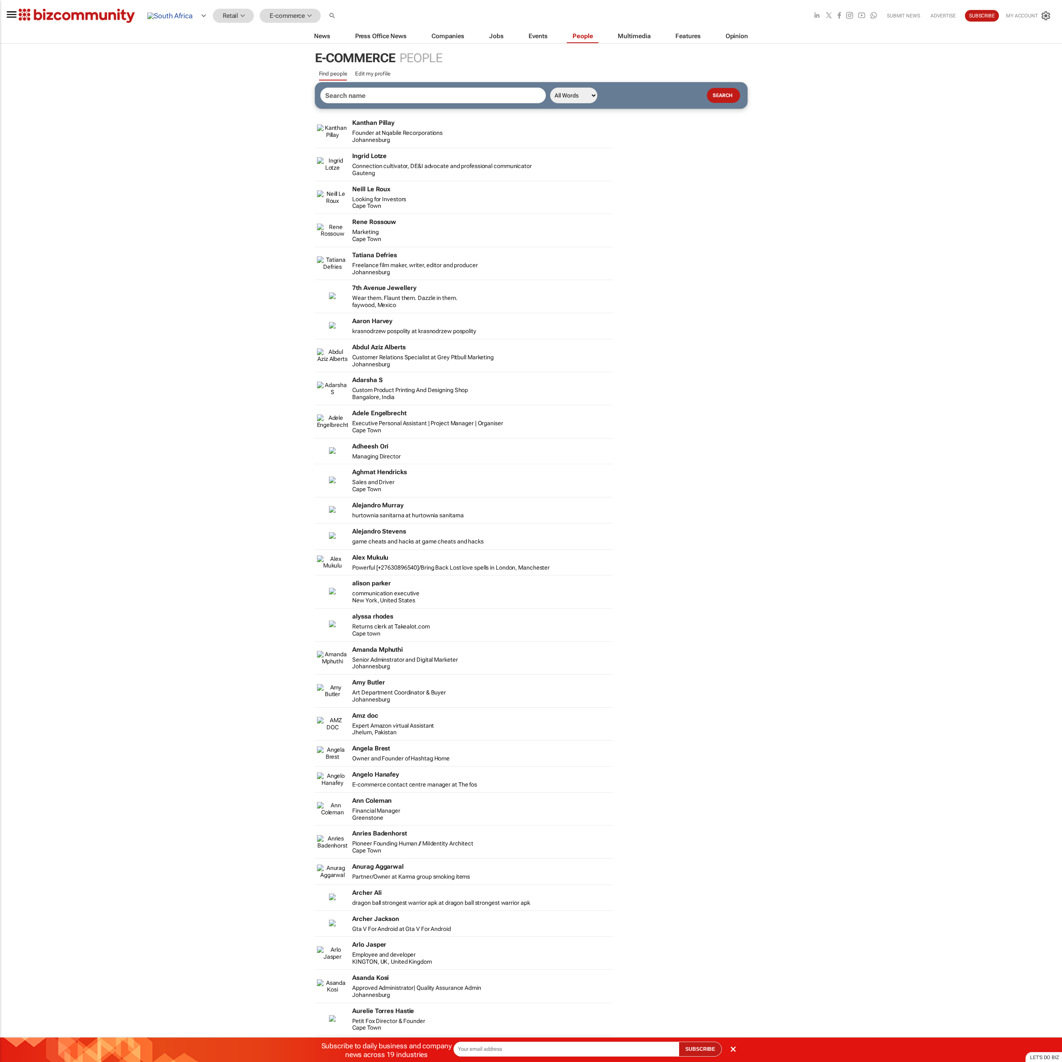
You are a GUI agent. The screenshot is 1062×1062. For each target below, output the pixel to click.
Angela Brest (371, 748)
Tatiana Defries (374, 255)
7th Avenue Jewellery (384, 288)
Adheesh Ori (370, 446)
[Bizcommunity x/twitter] (829, 16)
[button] (333, 16)
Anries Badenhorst (379, 833)
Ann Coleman (372, 800)
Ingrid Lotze (369, 156)
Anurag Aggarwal (378, 866)
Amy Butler (368, 682)
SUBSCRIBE (700, 1049)
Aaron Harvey (372, 321)
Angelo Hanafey (375, 774)
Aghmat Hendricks (379, 472)
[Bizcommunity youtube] (862, 16)
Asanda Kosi (370, 978)
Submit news (903, 16)
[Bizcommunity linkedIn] (817, 16)
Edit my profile (372, 74)
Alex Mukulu (370, 557)
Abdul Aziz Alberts (378, 347)
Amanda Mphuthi (377, 649)
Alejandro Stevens (379, 531)
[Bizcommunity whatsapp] (874, 16)
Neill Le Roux (371, 189)
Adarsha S (367, 380)
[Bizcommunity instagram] (850, 16)
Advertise (943, 16)
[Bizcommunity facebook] (839, 16)
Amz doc (365, 715)
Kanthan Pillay (373, 123)
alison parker (371, 583)
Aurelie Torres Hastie (383, 1011)
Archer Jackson (375, 919)
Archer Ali (366, 892)
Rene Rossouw (374, 222)
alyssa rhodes (372, 616)
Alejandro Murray (377, 505)
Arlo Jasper (369, 944)
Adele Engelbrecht (379, 413)
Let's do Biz (1044, 1057)
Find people (333, 74)
